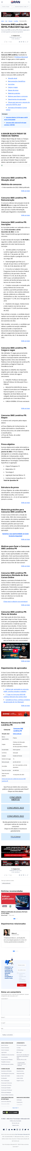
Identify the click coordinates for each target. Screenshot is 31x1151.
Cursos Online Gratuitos (7, 1094)
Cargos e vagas (13, 87)
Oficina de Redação (6, 1092)
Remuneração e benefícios (16, 81)
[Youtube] (14, 1130)
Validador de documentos (7, 1054)
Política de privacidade (15, 1120)
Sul (6, 21)
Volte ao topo (25, 191)
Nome (3, 1017)
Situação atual (12, 78)
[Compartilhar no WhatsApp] (25, 42)
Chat (19, 1047)
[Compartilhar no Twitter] (21, 42)
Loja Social (3, 1052)
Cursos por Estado (6, 1087)
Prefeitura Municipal (21, 57)
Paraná (10, 21)
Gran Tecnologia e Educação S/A (22, 1134)
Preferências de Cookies (7, 1064)
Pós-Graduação (5, 1080)
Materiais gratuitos (14, 93)
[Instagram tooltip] (17, 1130)
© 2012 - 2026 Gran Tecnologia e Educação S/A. (15, 1118)
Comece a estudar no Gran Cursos (15, 855)
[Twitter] (25, 1130)
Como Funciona (5, 1047)
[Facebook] (22, 1130)
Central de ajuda (22, 1045)
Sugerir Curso (20, 1080)
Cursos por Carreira (6, 1085)
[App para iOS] (9, 1130)
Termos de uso (15, 1123)
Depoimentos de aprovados (17, 99)
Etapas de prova (13, 90)
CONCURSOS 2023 (15, 807)
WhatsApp (20, 1050)
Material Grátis (20, 1073)
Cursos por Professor (6, 1090)
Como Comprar (5, 1050)
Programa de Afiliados (7, 1059)
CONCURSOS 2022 (15, 816)
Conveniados (4, 1057)
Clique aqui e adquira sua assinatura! (15, 601)
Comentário (4, 998)
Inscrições (11, 84)
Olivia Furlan (4, 915)
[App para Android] (12, 1130)
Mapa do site (15, 1125)
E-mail (3, 1023)
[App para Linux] (6, 1130)
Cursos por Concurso (6, 1083)
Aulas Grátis (20, 1078)
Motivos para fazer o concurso (18, 96)
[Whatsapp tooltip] (20, 1130)
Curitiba (16, 21)
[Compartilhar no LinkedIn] (23, 42)
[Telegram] (28, 1130)
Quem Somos (4, 1045)
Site (2, 1028)
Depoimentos (20, 1071)
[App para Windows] (4, 1130)
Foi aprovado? (22, 1064)
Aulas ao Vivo (20, 1075)
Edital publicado (17, 733)
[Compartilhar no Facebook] (19, 42)
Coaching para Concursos (7, 1073)
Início (2, 21)
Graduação (4, 1078)
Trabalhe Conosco (5, 1062)
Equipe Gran (16, 35)
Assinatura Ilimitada (6, 1071)
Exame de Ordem (5, 1075)
